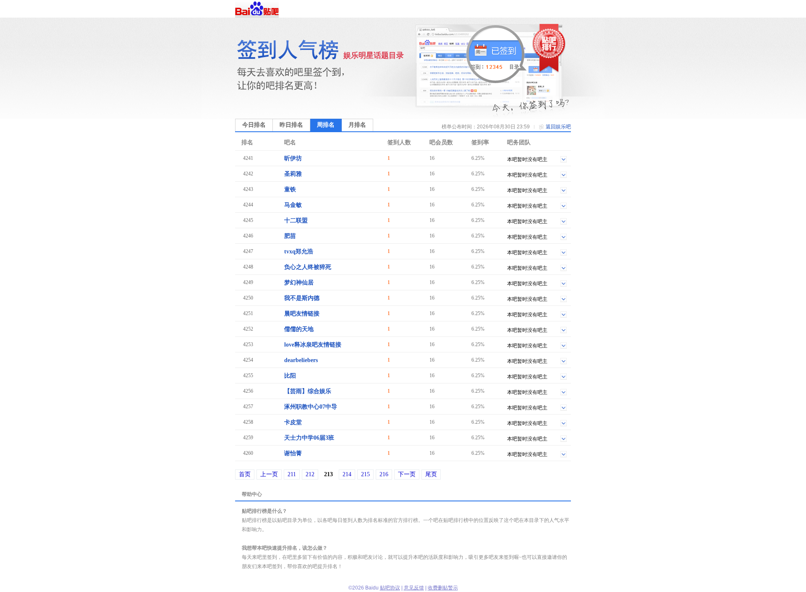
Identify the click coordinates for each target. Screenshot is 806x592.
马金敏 (293, 205)
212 (310, 474)
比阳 (290, 376)
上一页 (269, 474)
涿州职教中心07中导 (310, 407)
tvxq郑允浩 (298, 251)
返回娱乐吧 (558, 127)
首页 (245, 474)
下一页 (407, 474)
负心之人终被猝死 (307, 267)
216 (383, 474)
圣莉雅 (293, 174)
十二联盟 (296, 220)
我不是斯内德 (301, 298)
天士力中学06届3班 (309, 438)
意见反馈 (414, 588)
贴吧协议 (390, 588)
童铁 (290, 189)
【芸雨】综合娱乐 (307, 391)
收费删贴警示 (443, 588)
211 (292, 474)
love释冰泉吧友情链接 (312, 345)
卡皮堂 (293, 422)
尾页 (431, 474)
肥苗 (290, 236)
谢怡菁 (293, 453)
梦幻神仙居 (299, 282)
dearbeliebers (301, 360)
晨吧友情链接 (301, 313)
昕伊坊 (293, 158)
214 (347, 474)
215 (365, 474)
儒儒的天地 (299, 329)
